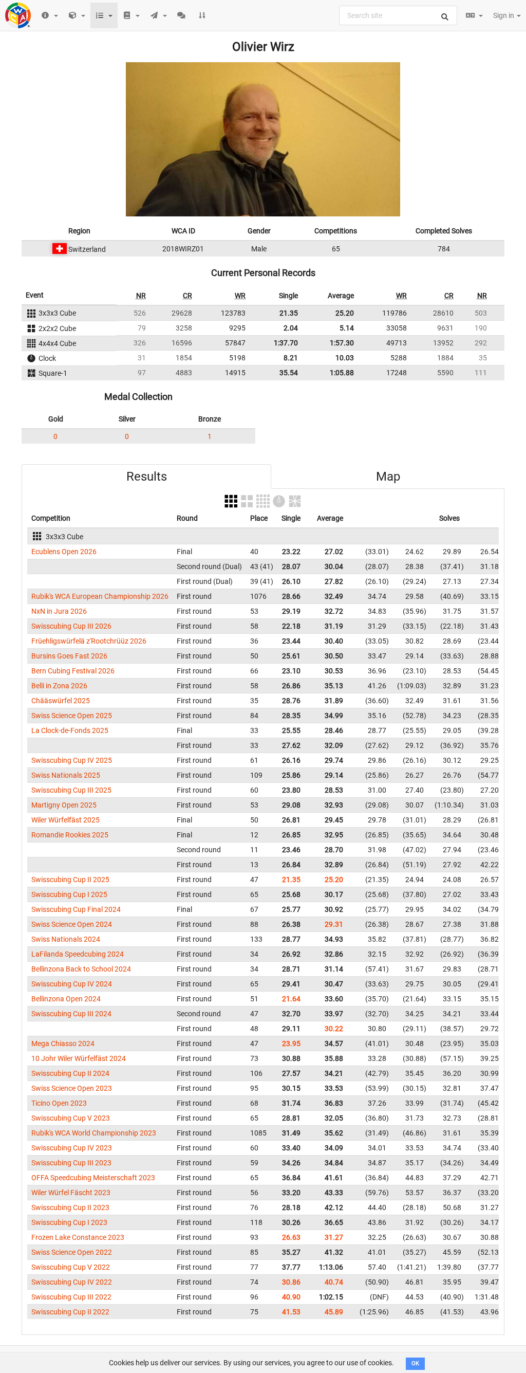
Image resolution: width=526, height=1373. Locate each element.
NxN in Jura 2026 (59, 611)
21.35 (288, 313)
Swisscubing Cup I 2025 (69, 894)
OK (415, 1363)
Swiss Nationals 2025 (65, 775)
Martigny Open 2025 (64, 805)
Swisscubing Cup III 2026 (71, 626)
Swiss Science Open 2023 (71, 1088)
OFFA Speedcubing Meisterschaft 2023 (93, 1178)
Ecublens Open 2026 (64, 551)
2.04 (291, 328)
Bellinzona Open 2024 (66, 999)
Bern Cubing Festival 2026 (73, 671)
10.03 (344, 358)
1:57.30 (342, 343)
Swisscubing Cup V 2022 (70, 1267)
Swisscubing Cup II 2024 (70, 1073)
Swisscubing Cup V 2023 (70, 1118)
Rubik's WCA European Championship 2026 (99, 596)
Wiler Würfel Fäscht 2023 (70, 1192)
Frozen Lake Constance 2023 (77, 1237)
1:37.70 (286, 343)
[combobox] (398, 15)
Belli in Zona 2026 (59, 686)
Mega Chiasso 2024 (63, 1043)
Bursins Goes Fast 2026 (69, 656)
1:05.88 (342, 373)
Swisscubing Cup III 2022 (71, 1297)
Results (146, 476)
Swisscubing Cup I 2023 (69, 1222)
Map (388, 476)
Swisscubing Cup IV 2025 (71, 760)
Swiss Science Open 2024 (71, 924)
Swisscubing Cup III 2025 (71, 790)
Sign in (504, 15)
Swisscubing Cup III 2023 (71, 1163)
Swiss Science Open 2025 (71, 715)
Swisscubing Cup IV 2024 (71, 984)
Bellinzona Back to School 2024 (81, 969)
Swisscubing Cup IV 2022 (71, 1282)
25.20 (344, 313)
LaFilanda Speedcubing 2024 (77, 954)
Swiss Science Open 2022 (71, 1252)
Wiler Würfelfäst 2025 (65, 820)
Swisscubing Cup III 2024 (71, 1014)
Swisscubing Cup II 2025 (70, 879)
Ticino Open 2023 (59, 1103)
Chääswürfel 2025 (60, 701)
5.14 (347, 328)
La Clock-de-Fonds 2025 (69, 730)
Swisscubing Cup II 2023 (70, 1207)
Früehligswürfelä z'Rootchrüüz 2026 (88, 641)
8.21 (291, 358)
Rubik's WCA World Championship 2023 (93, 1133)
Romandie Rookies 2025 (69, 835)
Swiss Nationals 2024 (65, 939)
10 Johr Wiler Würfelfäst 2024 (78, 1058)
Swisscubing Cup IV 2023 (71, 1148)
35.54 (288, 373)
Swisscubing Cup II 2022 (70, 1312)
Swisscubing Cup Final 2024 (76, 909)
